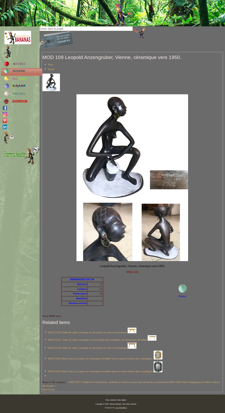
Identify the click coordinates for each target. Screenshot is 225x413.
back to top (48, 389)
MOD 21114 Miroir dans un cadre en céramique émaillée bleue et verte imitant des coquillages (100, 371)
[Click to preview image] (51, 90)
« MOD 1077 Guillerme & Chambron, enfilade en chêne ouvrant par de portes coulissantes (117, 382)
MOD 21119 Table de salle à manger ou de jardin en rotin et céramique (87, 332)
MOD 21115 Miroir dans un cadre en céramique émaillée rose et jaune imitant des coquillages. (100, 358)
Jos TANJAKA (121, 408)
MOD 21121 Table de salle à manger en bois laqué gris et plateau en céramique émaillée (97, 339)
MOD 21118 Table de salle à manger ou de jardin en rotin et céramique (87, 347)
